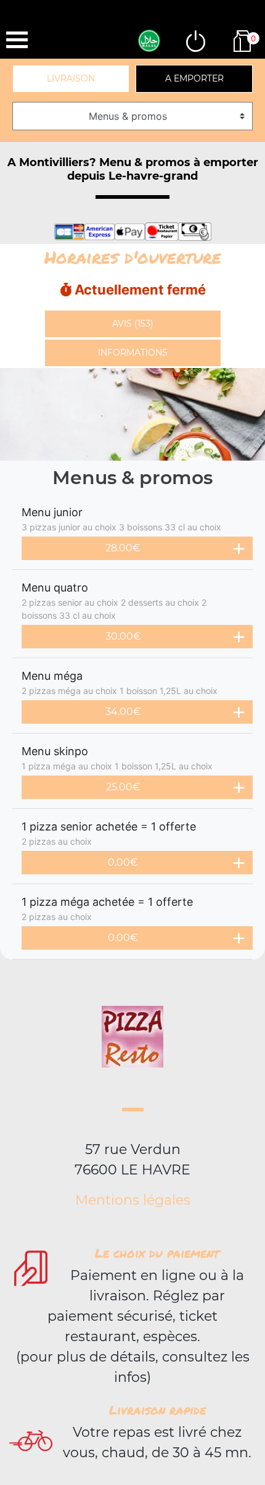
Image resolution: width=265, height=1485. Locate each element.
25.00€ (123, 787)
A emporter (194, 78)
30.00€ (123, 636)
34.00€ (123, 711)
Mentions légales (132, 1200)
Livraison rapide (157, 1409)
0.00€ (123, 862)
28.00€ (123, 548)
